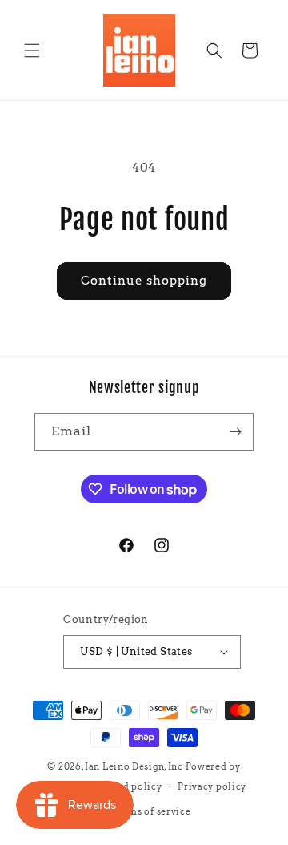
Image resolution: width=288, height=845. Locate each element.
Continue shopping (144, 280)
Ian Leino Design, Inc (134, 766)
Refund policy (128, 786)
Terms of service (151, 811)
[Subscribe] (235, 432)
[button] (32, 50)
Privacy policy (212, 786)
